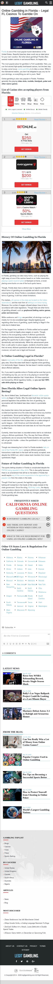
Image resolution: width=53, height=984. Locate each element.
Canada (7, 874)
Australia (8, 881)
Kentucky (9, 573)
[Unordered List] (19, 643)
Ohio (40, 588)
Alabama (9, 557)
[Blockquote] (22, 643)
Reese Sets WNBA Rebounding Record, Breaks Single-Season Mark (33, 679)
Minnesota (32, 576)
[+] (35, 644)
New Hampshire (10, 585)
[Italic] (7, 643)
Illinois (8, 569)
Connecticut (32, 561)
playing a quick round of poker (13, 280)
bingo (20, 317)
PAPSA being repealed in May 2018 (15, 470)
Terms (43, 946)
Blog (6, 902)
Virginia (30, 606)
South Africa (9, 877)
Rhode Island (30, 597)
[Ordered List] (16, 643)
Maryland (41, 573)
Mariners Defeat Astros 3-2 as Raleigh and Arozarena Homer (36, 714)
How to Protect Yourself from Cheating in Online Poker (35, 795)
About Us (10, 946)
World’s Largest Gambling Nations (36, 811)
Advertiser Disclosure (18, 113)
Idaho (40, 565)
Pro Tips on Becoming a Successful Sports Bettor (35, 776)
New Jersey (21, 584)
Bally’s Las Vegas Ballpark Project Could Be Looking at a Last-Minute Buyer (36, 696)
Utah (40, 602)
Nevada (41, 580)
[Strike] (13, 643)
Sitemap (25, 950)
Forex (7, 849)
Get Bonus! (26, 149)
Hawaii (30, 565)
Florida (4, 51)
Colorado (20, 561)
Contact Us (22, 946)
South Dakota (9, 603)
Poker (7, 853)
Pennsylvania (22, 596)
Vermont (20, 606)
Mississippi (42, 576)
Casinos (8, 846)
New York (42, 584)
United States (10, 868)
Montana (20, 580)
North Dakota (30, 589)
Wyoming (31, 610)
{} (32, 644)
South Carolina (41, 597)
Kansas (41, 569)
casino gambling (24, 69)
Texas (30, 602)
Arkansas (42, 557)
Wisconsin (21, 610)
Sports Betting (10, 856)
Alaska (19, 557)
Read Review (40, 119)
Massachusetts (11, 576)
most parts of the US (15, 360)
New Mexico (32, 584)
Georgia (20, 565)
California (9, 561)
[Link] (28, 643)
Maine (30, 573)
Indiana (19, 569)
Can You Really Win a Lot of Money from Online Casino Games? (36, 742)
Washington (42, 606)
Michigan (20, 576)
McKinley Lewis (34, 487)
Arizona (30, 557)
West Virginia (9, 611)
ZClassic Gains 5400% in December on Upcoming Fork (25, 933)
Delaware (41, 561)
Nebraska (31, 580)
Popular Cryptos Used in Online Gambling (35, 758)
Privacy (33, 946)
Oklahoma (42, 592)
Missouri (9, 580)
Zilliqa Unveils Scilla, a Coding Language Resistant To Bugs (27, 923)
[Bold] (4, 643)
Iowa (29, 569)
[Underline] (10, 643)
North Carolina (20, 589)
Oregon (9, 596)
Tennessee (21, 602)
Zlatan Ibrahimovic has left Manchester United (22, 919)
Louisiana (20, 573)
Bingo (7, 843)
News (7, 899)
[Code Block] (25, 643)
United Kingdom (10, 871)
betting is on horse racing (37, 302)
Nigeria (7, 884)
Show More (26, 229)
